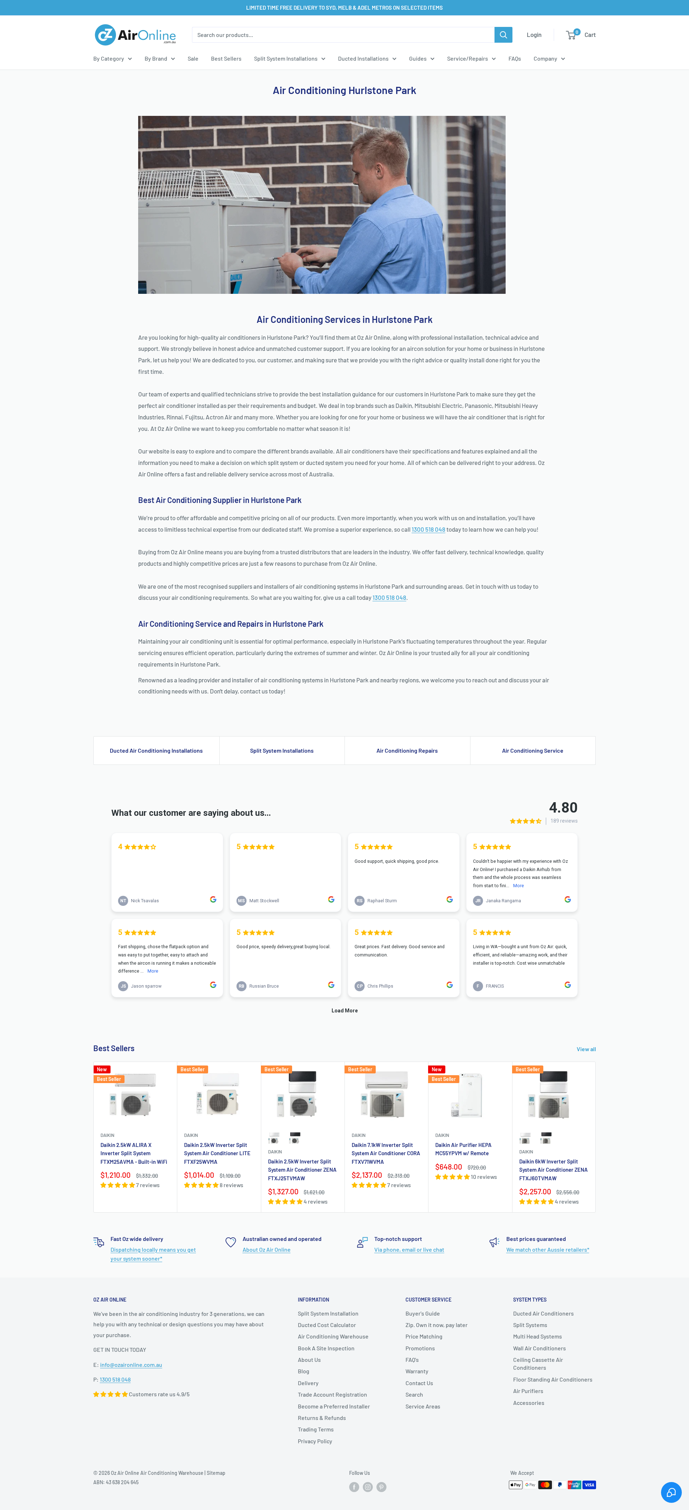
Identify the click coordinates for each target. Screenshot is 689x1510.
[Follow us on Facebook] (354, 1487)
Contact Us (419, 1382)
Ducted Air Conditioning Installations (156, 750)
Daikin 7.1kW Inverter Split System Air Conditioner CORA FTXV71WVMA (386, 1153)
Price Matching (424, 1336)
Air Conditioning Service (532, 750)
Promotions (420, 1348)
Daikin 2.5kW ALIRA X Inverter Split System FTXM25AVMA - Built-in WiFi (133, 1153)
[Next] (596, 1137)
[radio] (274, 1138)
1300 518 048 (428, 529)
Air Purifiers (528, 1390)
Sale (193, 58)
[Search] (503, 35)
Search (414, 1394)
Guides (418, 58)
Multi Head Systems (537, 1336)
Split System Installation (328, 1313)
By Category (108, 58)
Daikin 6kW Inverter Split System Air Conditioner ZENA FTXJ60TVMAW (553, 1169)
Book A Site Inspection (326, 1348)
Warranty (417, 1371)
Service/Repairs (467, 58)
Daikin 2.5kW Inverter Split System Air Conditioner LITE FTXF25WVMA (217, 1153)
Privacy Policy (315, 1441)
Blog (303, 1371)
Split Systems (530, 1324)
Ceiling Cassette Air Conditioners (538, 1363)
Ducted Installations (363, 58)
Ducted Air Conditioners (543, 1313)
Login (534, 34)
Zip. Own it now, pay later (437, 1324)
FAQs (514, 58)
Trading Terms (316, 1429)
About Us (309, 1359)
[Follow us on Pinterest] (381, 1487)
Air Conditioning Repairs (407, 750)
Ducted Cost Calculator (327, 1324)
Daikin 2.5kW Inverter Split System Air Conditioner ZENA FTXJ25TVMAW (302, 1169)
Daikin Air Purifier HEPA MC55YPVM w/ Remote (463, 1149)
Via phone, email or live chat (409, 1249)
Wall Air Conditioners (539, 1348)
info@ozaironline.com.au (131, 1364)
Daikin (107, 1135)
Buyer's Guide (423, 1313)
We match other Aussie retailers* (547, 1249)
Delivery (308, 1382)
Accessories (528, 1402)
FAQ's (412, 1359)
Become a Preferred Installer (334, 1406)
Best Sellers (226, 58)
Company (545, 58)
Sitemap (216, 1473)
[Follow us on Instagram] (368, 1487)
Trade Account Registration (332, 1394)
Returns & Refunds (322, 1417)
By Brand (156, 58)
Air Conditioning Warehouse (333, 1336)
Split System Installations (286, 58)
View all (587, 1048)
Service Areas (423, 1406)
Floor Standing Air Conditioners (552, 1379)
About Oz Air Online (267, 1249)
